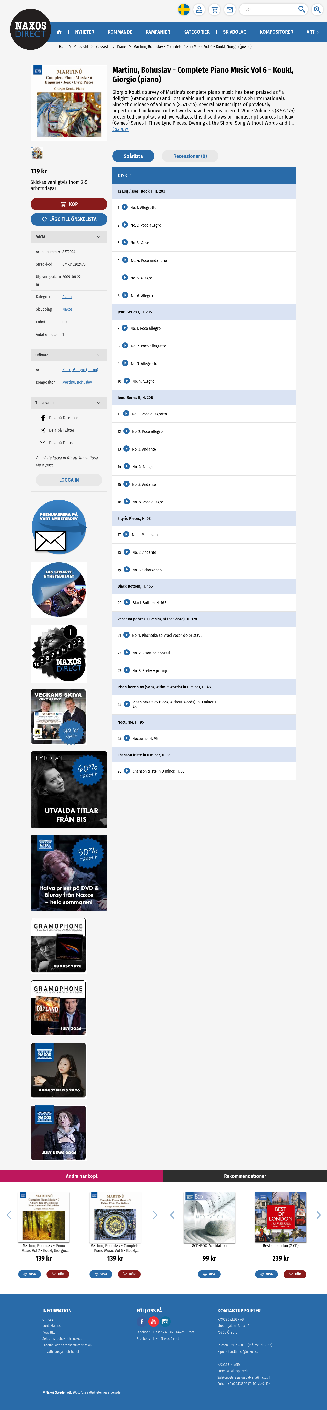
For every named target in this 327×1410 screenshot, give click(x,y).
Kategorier (196, 32)
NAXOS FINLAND (228, 1364)
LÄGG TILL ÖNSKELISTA (73, 219)
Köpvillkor (49, 1332)
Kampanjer (158, 32)
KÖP (73, 204)
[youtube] (154, 1326)
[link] (62, 46)
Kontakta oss (51, 1326)
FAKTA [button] (40, 236)
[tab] (69, 237)
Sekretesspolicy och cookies (62, 1339)
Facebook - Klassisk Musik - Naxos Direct (165, 1332)
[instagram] (165, 1326)
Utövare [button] (42, 355)
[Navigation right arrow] (317, 31)
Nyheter (84, 32)
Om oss (47, 1319)
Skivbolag (235, 32)
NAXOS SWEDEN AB (230, 1319)
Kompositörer (276, 32)
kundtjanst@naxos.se (243, 1351)
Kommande (120, 32)
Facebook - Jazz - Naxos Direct (158, 1339)
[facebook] (142, 1326)
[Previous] (8, 1214)
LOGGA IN (69, 480)
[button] (184, 9)
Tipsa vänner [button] (46, 402)
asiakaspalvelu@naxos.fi (253, 1377)
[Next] (154, 1214)
